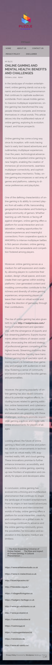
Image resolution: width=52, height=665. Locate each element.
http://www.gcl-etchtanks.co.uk (20, 606)
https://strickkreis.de (15, 639)
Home (8, 48)
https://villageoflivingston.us (19, 593)
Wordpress (30, 655)
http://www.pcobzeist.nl (16, 613)
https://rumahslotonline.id (17, 619)
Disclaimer (31, 54)
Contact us (37, 48)
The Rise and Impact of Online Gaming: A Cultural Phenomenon (25, 553)
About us (21, 48)
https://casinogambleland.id (18, 632)
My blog (8, 62)
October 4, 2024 (11, 77)
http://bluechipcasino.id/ (17, 580)
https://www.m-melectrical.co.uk (20, 574)
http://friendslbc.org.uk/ (17, 587)
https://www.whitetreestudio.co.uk (21, 567)
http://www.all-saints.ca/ (17, 645)
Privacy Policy (13, 54)
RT (46, 657)
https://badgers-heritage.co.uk (19, 600)
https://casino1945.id (15, 626)
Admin (20, 77)
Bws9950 (25, 42)
